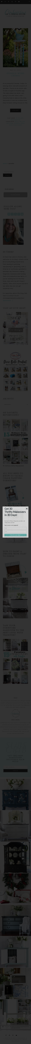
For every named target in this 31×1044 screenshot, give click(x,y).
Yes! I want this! (15, 535)
